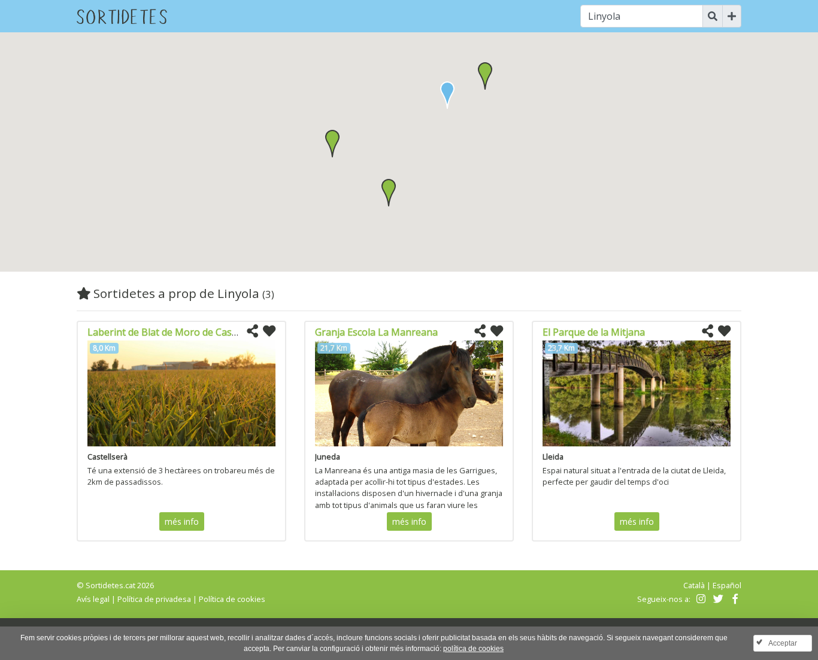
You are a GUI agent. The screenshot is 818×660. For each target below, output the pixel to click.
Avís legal (93, 599)
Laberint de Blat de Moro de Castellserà (176, 332)
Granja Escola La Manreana (376, 332)
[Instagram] (699, 599)
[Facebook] (733, 599)
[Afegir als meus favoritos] (269, 331)
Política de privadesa (154, 599)
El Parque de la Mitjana (594, 332)
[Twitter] (716, 599)
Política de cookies (232, 599)
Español (727, 585)
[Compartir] (252, 331)
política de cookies (473, 648)
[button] (485, 76)
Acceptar (782, 643)
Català (694, 585)
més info (182, 521)
